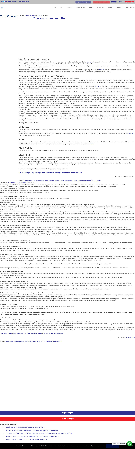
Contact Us (130, 7)
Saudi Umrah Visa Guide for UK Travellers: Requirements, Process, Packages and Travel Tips (39, 433)
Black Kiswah (9, 341)
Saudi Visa (100, 7)
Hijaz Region (21, 341)
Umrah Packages (24, 173)
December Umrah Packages (72, 173)
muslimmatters (130, 337)
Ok (112, 446)
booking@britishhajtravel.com (18, 2)
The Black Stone (47, 341)
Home (54, 7)
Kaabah (101, 70)
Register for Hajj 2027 (83, 2)
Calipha (16, 341)
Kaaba (27, 341)
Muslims (57, 180)
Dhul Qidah (36, 180)
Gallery (119, 7)
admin (40, 16)
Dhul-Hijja (41, 180)
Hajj (60, 7)
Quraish (67, 180)
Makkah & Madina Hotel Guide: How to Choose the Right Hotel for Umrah (32, 430)
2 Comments (96, 180)
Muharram (51, 180)
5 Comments (56, 341)
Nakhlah (62, 180)
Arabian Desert (28, 180)
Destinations (80, 7)
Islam (46, 180)
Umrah (69, 7)
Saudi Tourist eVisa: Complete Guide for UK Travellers (25, 427)
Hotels (109, 7)
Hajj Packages (36, 173)
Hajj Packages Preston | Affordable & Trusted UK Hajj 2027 (27, 440)
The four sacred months (85, 180)
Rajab (70, 180)
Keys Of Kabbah (33, 341)
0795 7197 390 (116, 2)
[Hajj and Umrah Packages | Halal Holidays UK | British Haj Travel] (2, 7)
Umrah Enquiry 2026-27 (101, 2)
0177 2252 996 (129, 2)
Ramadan (90, 62)
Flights (91, 7)
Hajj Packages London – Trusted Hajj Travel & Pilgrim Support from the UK (32, 436)
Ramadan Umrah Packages (51, 173)
